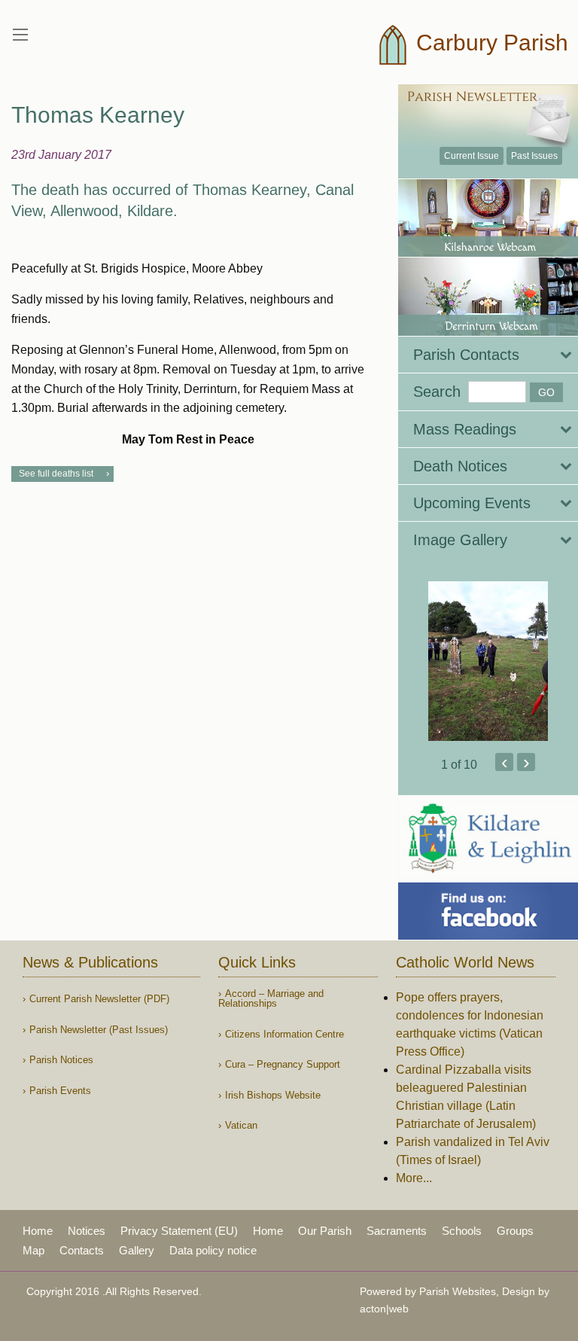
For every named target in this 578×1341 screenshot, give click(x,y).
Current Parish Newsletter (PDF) (99, 999)
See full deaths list (56, 473)
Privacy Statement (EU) (179, 1230)
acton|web (384, 1309)
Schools (462, 1230)
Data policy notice (213, 1250)
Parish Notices (61, 1060)
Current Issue (471, 156)
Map (33, 1250)
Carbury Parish (489, 42)
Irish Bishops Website (273, 1095)
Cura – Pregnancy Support (282, 1064)
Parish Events (60, 1091)
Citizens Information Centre (284, 1034)
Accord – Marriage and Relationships (271, 998)
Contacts (81, 1250)
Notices (86, 1230)
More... (414, 1178)
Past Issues (534, 156)
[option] (488, 661)
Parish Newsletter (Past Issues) (98, 1030)
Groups (515, 1230)
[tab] (488, 355)
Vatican (241, 1125)
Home (38, 1230)
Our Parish (324, 1230)
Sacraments (397, 1230)
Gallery (136, 1250)
